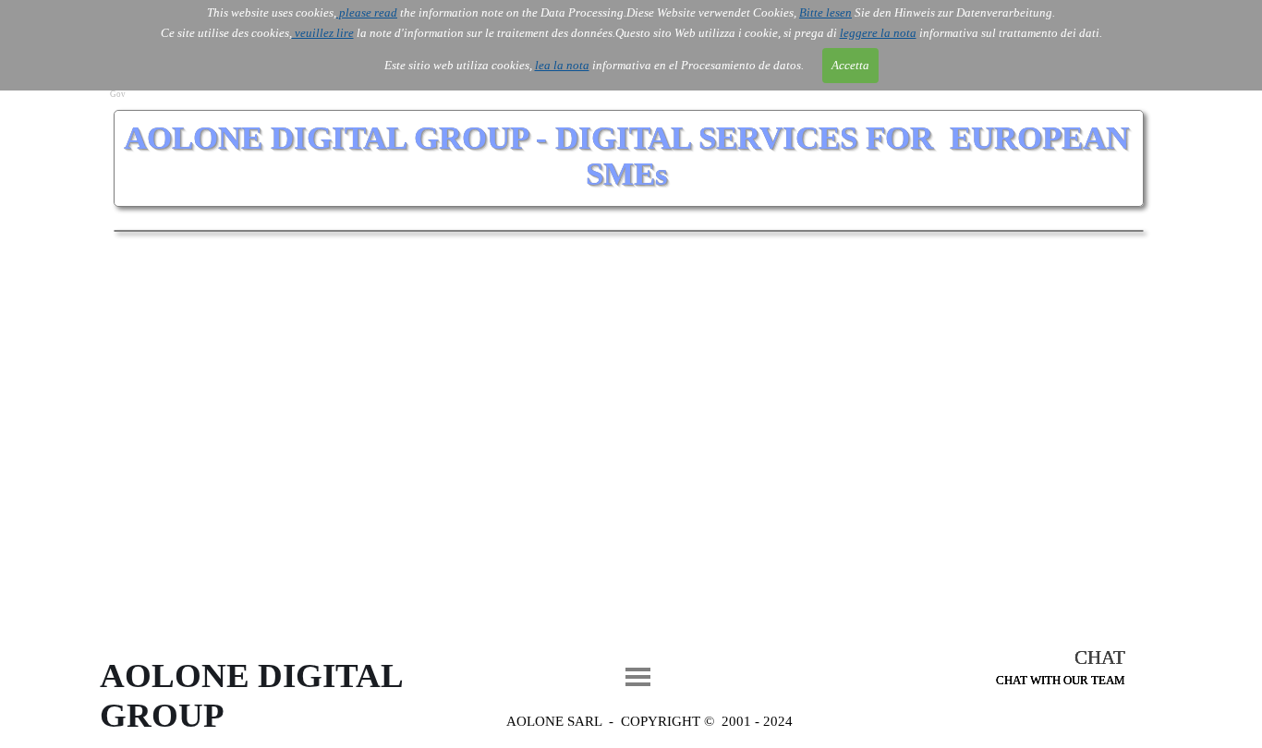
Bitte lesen (825, 12)
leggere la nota (878, 33)
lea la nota (562, 65)
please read (366, 12)
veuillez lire (323, 33)
